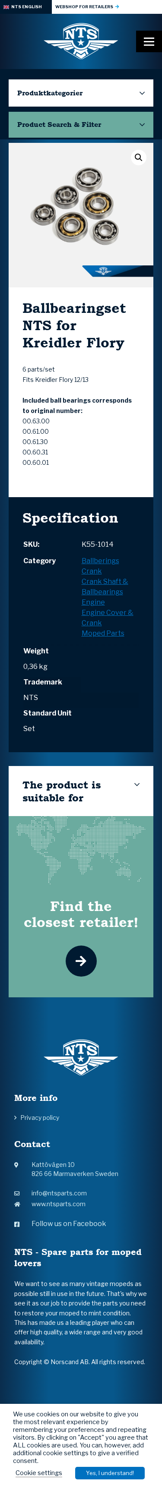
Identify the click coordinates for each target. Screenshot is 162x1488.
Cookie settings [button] (39, 1473)
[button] (138, 157)
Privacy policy (39, 1117)
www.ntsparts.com (59, 1203)
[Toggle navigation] (149, 41)
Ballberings (100, 561)
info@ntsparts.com (59, 1193)
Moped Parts (103, 633)
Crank (92, 571)
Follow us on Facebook (69, 1224)
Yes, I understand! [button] (110, 1472)
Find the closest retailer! (81, 914)
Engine (93, 602)
